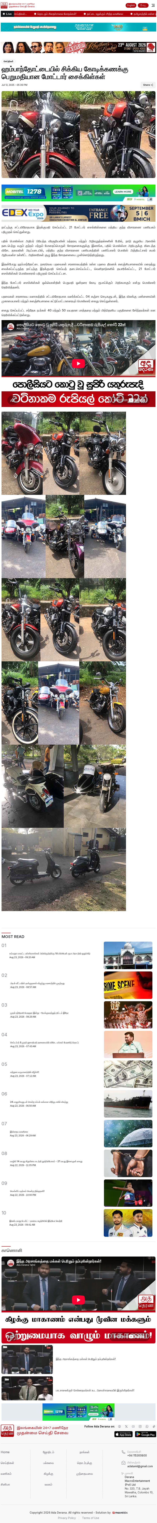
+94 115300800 (137, 1455)
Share (146, 84)
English (131, 5)
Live (9, 13)
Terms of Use (90, 1518)
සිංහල (143, 5)
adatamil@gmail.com (140, 1466)
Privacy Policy (67, 1518)
